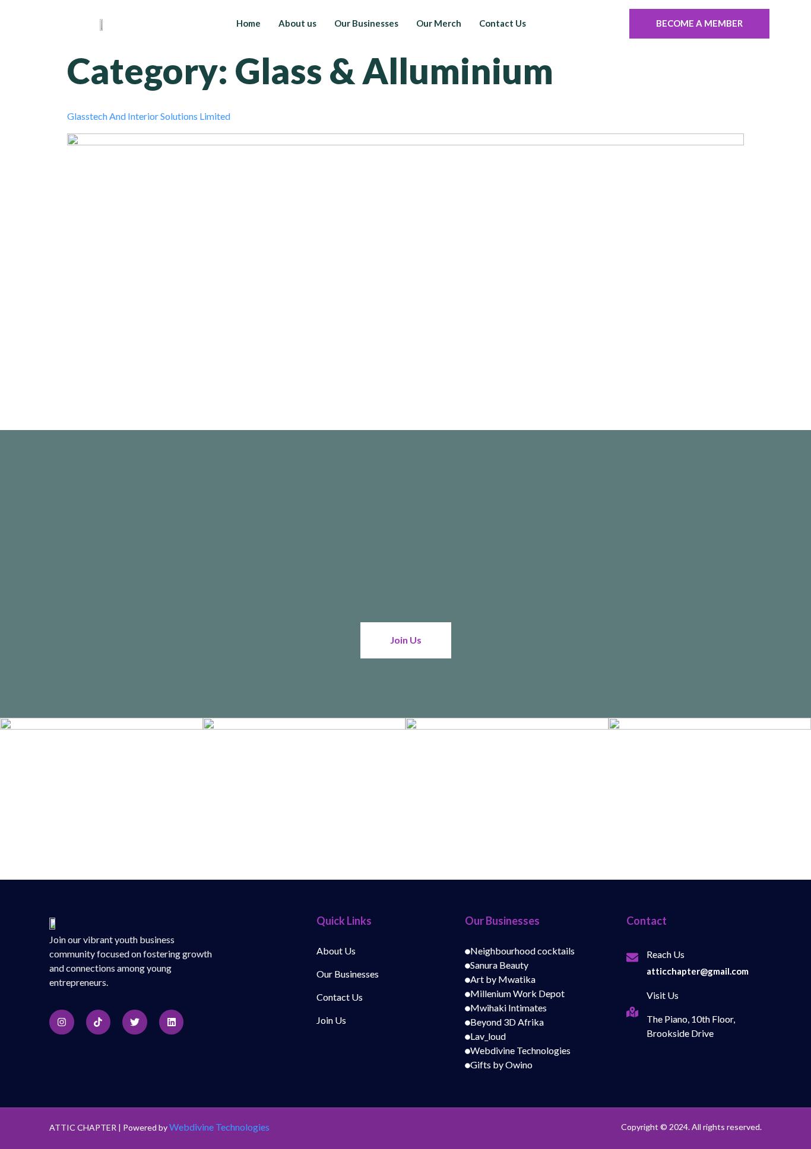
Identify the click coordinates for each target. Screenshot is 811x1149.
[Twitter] (134, 1022)
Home (248, 23)
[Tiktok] (98, 1022)
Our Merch (438, 23)
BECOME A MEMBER (699, 23)
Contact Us (502, 23)
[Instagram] (61, 1022)
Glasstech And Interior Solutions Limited (148, 116)
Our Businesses (366, 23)
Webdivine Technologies (219, 1126)
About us (297, 23)
